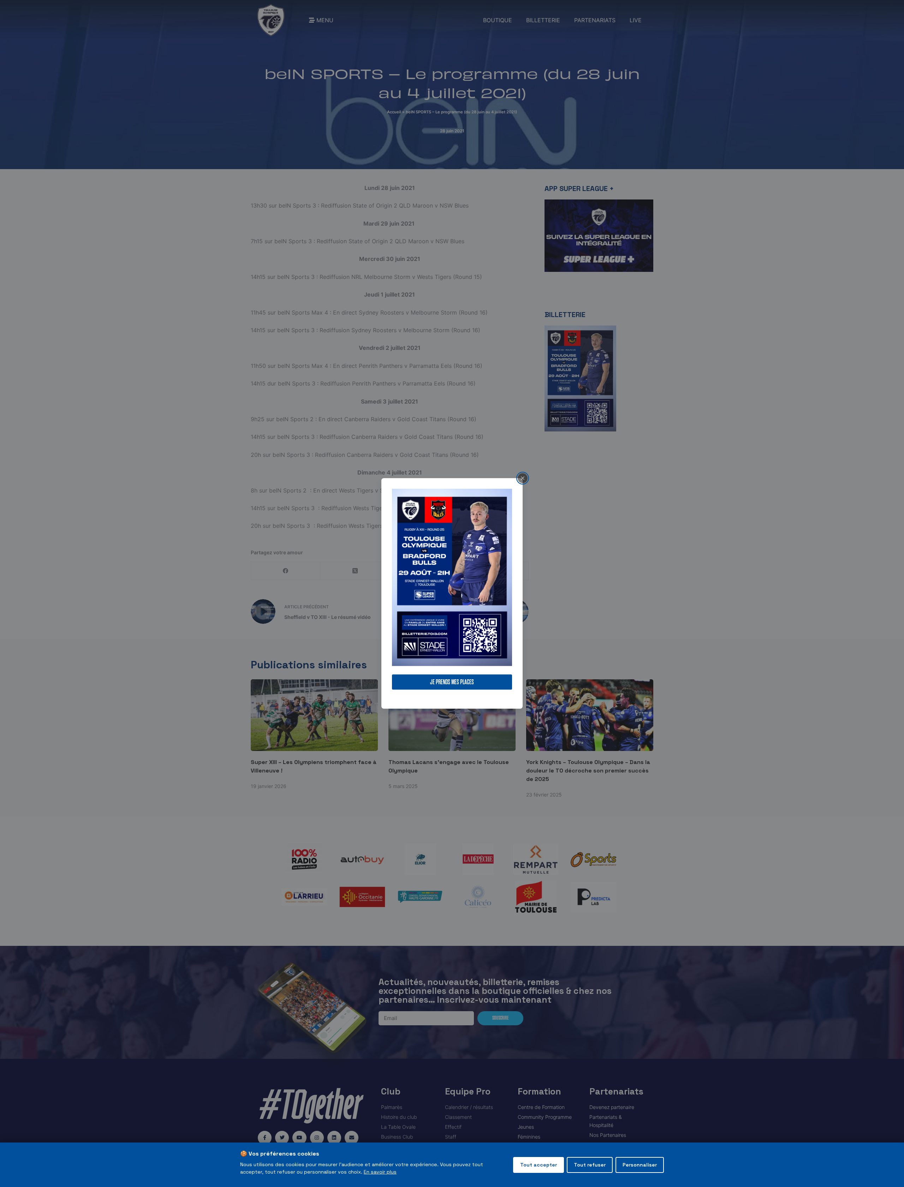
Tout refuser (590, 1165)
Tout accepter (538, 1165)
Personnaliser (640, 1165)
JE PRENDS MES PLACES (452, 682)
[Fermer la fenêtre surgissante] (523, 478)
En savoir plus (380, 1172)
